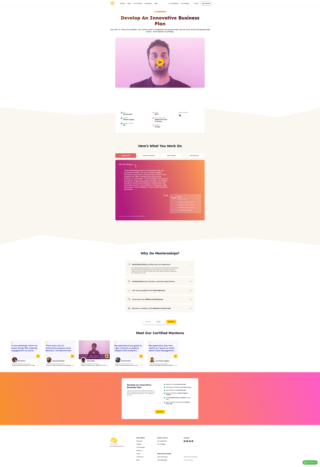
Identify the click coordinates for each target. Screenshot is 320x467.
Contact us (139, 457)
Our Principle (138, 3)
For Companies (173, 3)
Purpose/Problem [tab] (148, 155)
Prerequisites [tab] (194, 155)
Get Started (206, 3)
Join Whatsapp (162, 460)
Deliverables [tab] (171, 155)
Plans (129, 3)
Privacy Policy (188, 460)
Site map (139, 441)
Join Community (162, 457)
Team (138, 454)
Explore (122, 3)
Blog (155, 3)
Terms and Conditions (190, 457)
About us (139, 450)
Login (196, 3)
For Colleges (185, 3)
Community (148, 3)
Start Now (171, 321)
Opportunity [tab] (126, 155)
